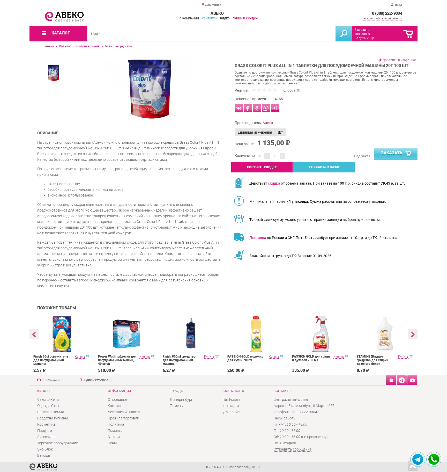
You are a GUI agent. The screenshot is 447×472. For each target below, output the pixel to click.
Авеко (49, 46)
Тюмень (176, 406)
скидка (274, 183)
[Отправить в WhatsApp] (266, 108)
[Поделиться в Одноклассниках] (257, 108)
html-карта (232, 399)
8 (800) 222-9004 (387, 13)
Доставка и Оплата (124, 412)
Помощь (115, 431)
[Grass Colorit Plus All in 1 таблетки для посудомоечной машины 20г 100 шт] (151, 89)
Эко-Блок (45, 449)
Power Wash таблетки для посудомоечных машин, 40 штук (117, 360)
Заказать (391, 152)
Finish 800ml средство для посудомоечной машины (179, 360)
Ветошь (43, 455)
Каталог (65, 46)
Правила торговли (123, 418)
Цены (112, 443)
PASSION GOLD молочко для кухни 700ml (245, 358)
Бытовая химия (88, 46)
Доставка (257, 238)
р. (372, 38)
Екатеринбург (181, 399)
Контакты (209, 18)
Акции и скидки (245, 18)
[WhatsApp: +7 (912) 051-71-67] (433, 459)
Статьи (114, 437)
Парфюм (44, 431)
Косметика (46, 424)
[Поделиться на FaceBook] (248, 108)
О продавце (117, 399)
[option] (151, 89)
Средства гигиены (52, 418)
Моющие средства (118, 46)
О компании (189, 18)
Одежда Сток (48, 406)
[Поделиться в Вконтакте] (239, 108)
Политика (116, 424)
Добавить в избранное (399, 60)
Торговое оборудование (57, 443)
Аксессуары (47, 437)
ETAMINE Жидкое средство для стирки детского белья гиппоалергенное (372, 362)
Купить (80, 356)
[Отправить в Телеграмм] (275, 108)
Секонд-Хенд (48, 399)
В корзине (362, 30)
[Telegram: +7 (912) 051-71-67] (417, 459)
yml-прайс (231, 412)
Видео (225, 18)
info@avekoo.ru (53, 380)
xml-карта (231, 406)
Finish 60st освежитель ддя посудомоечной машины (50, 360)
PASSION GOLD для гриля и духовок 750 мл (311, 358)
